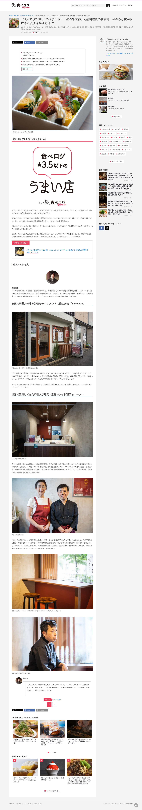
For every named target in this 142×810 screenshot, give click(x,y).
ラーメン (128, 141)
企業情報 (11, 803)
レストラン (127, 150)
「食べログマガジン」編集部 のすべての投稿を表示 (119, 54)
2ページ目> (52, 700)
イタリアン (122, 133)
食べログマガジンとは (119, 5)
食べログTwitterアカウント (107, 228)
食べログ (130, 5)
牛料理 (104, 133)
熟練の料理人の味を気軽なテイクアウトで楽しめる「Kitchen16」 (44, 58)
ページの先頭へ (136, 805)
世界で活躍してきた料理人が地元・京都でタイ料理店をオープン (43, 61)
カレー (104, 145)
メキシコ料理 (115, 150)
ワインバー (105, 137)
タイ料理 (45, 32)
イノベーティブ (116, 141)
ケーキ (114, 137)
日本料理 (117, 129)
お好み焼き (121, 154)
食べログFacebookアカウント (101, 228)
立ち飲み (104, 141)
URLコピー (42, 42)
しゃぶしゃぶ (106, 129)
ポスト (16, 42)
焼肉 (130, 137)
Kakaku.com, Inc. (109, 803)
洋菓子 (123, 137)
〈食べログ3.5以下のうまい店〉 (33, 53)
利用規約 (18, 803)
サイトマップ (27, 803)
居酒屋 (104, 154)
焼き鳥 (125, 129)
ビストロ (104, 150)
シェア (28, 42)
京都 (36, 32)
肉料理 (112, 154)
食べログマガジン (20, 5)
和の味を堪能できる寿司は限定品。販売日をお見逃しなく (41, 65)
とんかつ (112, 133)
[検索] (108, 5)
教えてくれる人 (29, 55)
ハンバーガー (123, 145)
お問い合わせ (37, 803)
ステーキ (112, 145)
